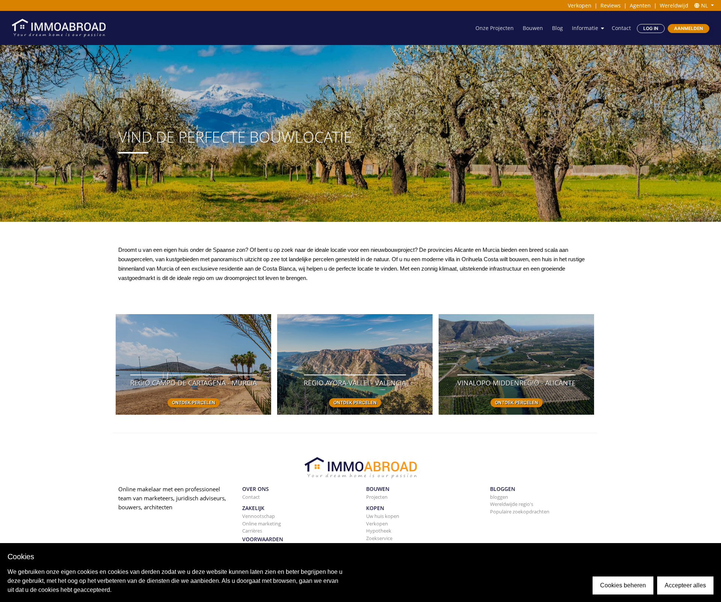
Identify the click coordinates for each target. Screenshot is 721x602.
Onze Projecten (494, 28)
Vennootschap (258, 516)
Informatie (585, 28)
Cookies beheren (623, 585)
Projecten (377, 497)
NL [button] (704, 5)
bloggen (499, 497)
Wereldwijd (674, 5)
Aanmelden (688, 28)
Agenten (640, 5)
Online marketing (261, 523)
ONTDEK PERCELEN (193, 402)
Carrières (252, 530)
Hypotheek (378, 530)
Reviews (610, 5)
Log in (650, 28)
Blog (557, 28)
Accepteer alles (685, 585)
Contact (621, 28)
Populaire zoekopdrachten (519, 511)
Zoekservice (379, 538)
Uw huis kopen (382, 516)
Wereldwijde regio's (511, 504)
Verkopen (579, 5)
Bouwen (533, 28)
